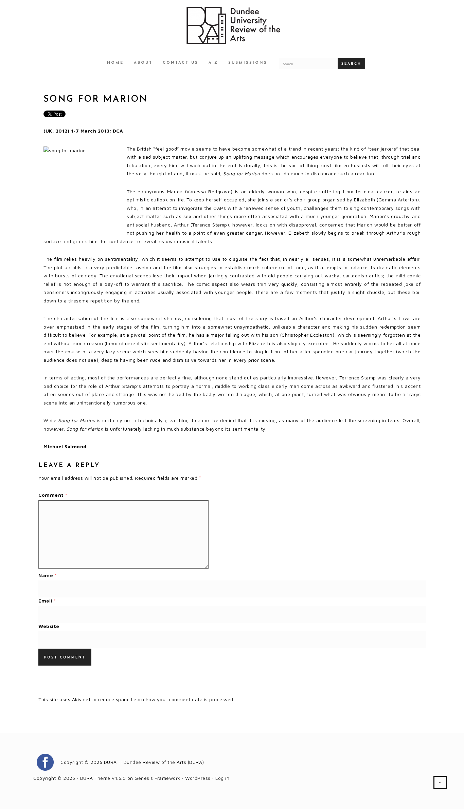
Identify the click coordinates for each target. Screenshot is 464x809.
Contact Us (180, 63)
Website (48, 626)
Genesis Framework (157, 778)
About (143, 63)
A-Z (213, 63)
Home (115, 63)
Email (47, 601)
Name (47, 575)
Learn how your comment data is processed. (183, 699)
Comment (53, 495)
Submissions (247, 63)
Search (351, 64)
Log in (222, 778)
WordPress (198, 778)
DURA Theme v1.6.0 (103, 778)
